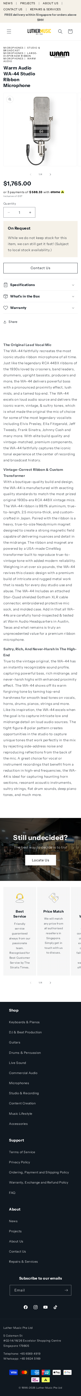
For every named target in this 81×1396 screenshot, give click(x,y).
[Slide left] (31, 174)
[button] (9, 31)
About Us (16, 1241)
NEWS (8, 3)
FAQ (12, 1193)
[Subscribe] (66, 1290)
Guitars (14, 1042)
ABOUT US (50, 3)
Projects (15, 1231)
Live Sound (17, 1063)
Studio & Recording (24, 1093)
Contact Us (40, 268)
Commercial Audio (23, 1073)
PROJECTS (27, 3)
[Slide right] (50, 174)
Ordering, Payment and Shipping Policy (39, 1172)
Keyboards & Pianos (24, 1022)
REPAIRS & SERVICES (45, 9)
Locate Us (40, 860)
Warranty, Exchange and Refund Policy (38, 1182)
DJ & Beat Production (25, 1032)
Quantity (9, 203)
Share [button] (13, 322)
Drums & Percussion (25, 1053)
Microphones (13, 47)
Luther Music (44, 1387)
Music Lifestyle (20, 1114)
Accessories (18, 1124)
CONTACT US (12, 9)
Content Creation (22, 1103)
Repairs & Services (23, 1262)
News (13, 1221)
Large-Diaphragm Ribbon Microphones (20, 56)
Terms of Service (22, 1152)
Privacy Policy (19, 1162)
